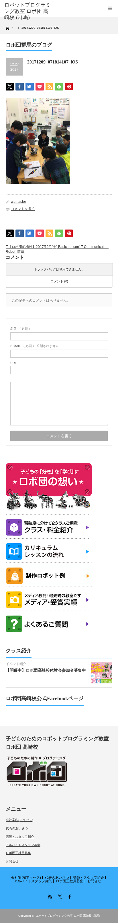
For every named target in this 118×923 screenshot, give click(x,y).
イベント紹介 (16, 664)
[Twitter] (59, 895)
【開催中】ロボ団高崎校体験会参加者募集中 (46, 670)
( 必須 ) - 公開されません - (35, 346)
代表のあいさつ (17, 828)
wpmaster (18, 202)
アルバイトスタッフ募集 (23, 845)
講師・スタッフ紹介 (20, 836)
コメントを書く (23, 209)
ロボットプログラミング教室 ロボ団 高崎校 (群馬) (68, 915)
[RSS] (49, 895)
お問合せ (12, 861)
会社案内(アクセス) (19, 820)
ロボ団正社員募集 (18, 853)
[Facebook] (68, 895)
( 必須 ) (20, 328)
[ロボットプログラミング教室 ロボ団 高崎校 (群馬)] (28, 11)
